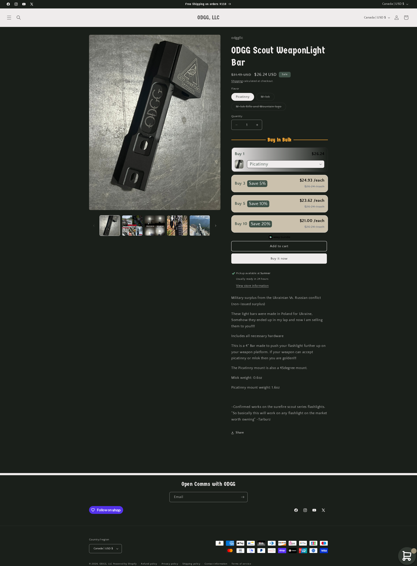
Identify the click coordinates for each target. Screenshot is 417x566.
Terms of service (241, 563)
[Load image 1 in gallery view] (110, 225)
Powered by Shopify (125, 564)
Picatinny (243, 97)
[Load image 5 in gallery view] (200, 225)
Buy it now (279, 258)
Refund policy (149, 563)
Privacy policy (170, 563)
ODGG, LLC (105, 564)
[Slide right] (215, 225)
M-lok (268, 98)
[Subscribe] (242, 497)
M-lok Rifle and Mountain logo (261, 108)
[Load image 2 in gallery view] (132, 225)
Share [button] (240, 432)
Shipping (237, 81)
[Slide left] (94, 225)
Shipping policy (191, 563)
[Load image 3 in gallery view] (155, 225)
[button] (9, 17)
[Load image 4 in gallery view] (177, 225)
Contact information (216, 563)
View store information (252, 286)
